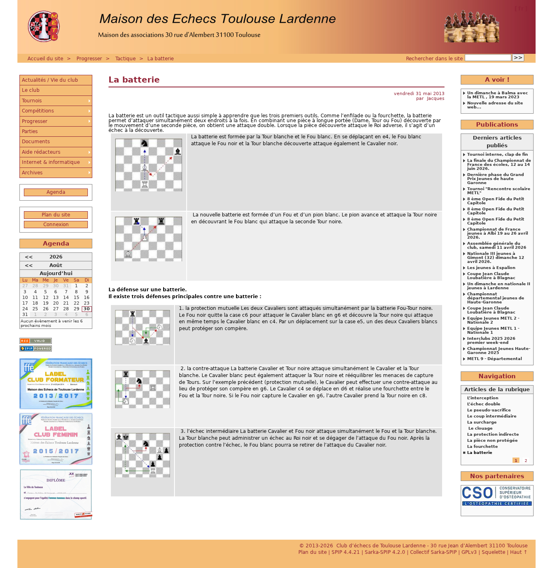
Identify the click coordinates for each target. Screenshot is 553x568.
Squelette (493, 552)
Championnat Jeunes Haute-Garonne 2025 (498, 351)
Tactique (125, 58)
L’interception (482, 398)
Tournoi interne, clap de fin (497, 155)
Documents (36, 141)
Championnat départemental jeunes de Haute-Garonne (495, 298)
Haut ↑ (518, 552)
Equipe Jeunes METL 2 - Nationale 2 (493, 320)
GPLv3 (469, 552)
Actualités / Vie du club (50, 80)
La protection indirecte (493, 434)
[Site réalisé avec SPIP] (35, 348)
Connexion (56, 224)
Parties (30, 131)
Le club (31, 90)
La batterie (160, 58)
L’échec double (483, 404)
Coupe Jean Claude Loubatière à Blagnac (491, 276)
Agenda (56, 192)
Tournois (32, 101)
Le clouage (480, 428)
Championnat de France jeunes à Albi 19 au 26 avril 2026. (497, 233)
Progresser (89, 58)
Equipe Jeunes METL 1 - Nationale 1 (493, 330)
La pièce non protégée (492, 441)
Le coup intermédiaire (492, 416)
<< (29, 257)
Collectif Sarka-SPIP (433, 552)
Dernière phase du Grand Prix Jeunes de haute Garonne (495, 179)
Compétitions (38, 111)
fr (521, 8)
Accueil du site (45, 58)
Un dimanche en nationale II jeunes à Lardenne (498, 286)
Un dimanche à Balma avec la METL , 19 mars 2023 (497, 95)
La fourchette (482, 447)
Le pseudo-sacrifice (489, 410)
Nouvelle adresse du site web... (495, 105)
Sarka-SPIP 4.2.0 (385, 552)
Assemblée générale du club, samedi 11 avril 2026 (496, 246)
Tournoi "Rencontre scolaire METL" (498, 191)
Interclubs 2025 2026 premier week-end (491, 341)
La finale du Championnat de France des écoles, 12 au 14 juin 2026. (499, 165)
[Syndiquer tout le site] (35, 341)
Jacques (436, 98)
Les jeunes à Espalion (491, 268)
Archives (32, 173)
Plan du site (56, 215)
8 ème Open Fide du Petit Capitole (495, 201)
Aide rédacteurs (41, 152)
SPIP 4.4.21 (346, 552)
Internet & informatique (51, 162)
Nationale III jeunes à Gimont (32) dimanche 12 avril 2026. (495, 258)
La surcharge (482, 422)
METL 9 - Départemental (494, 359)
